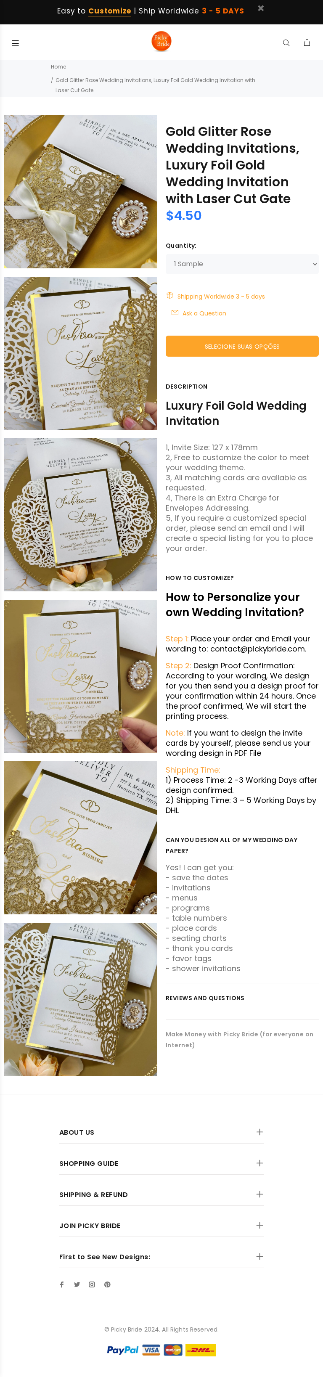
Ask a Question (204, 313)
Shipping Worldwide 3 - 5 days (221, 296)
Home (58, 66)
